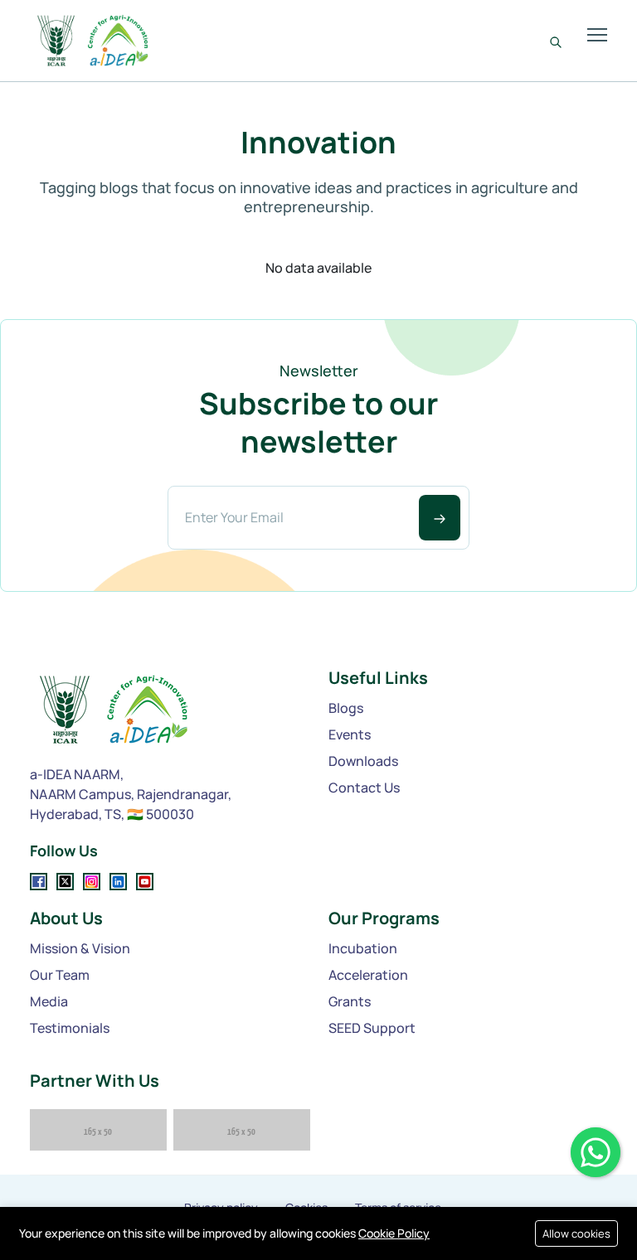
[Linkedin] (118, 881)
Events (349, 734)
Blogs (345, 708)
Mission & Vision (80, 948)
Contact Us (364, 787)
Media (49, 1001)
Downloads (363, 761)
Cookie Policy (394, 1233)
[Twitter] (65, 881)
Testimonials (69, 1028)
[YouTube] (144, 881)
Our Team (60, 975)
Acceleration (368, 975)
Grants (349, 1001)
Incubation (362, 948)
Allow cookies (576, 1233)
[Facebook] (38, 881)
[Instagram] (91, 881)
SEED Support (372, 1028)
